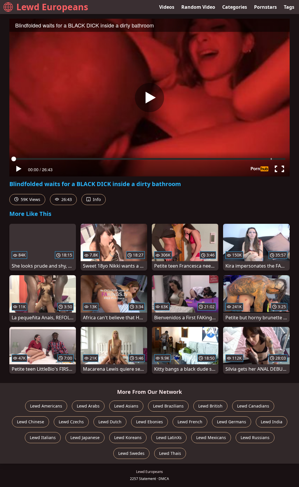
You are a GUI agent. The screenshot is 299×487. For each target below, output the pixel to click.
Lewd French (190, 421)
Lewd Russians (255, 437)
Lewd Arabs (88, 406)
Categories (234, 7)
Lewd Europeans (52, 7)
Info (96, 199)
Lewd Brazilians (168, 406)
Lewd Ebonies (149, 421)
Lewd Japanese (85, 437)
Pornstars (265, 7)
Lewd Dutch (109, 421)
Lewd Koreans (128, 437)
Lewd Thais (170, 453)
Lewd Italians (43, 437)
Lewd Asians (126, 406)
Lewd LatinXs (169, 437)
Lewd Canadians (253, 406)
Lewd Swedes (131, 453)
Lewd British (210, 406)
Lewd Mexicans (211, 437)
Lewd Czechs (71, 421)
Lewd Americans (46, 406)
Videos (166, 7)
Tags (289, 7)
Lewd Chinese (30, 421)
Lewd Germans (231, 421)
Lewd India (271, 421)
